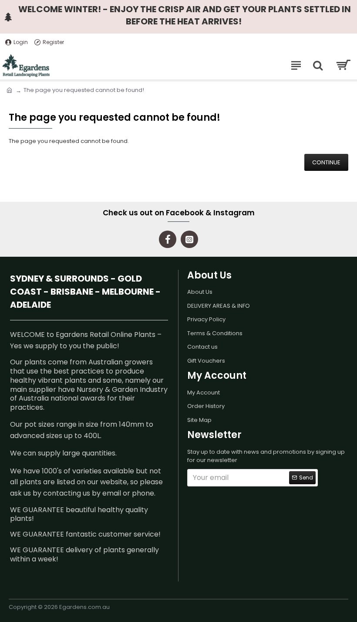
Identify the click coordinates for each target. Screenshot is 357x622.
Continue (326, 162)
